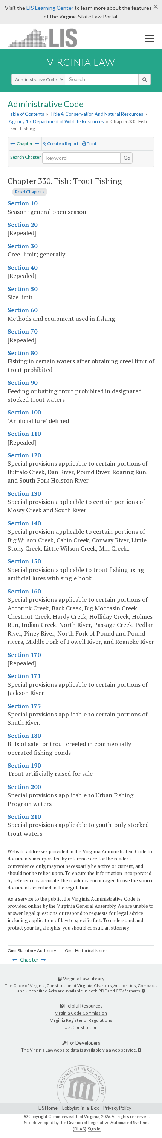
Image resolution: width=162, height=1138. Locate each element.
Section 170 (24, 655)
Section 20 (22, 224)
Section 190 (24, 765)
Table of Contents (26, 114)
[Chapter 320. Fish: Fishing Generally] (12, 143)
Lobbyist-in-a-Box (80, 1108)
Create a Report (62, 143)
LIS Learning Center (49, 8)
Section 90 (22, 382)
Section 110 (24, 433)
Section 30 (22, 246)
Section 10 (22, 203)
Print (91, 143)
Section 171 (24, 676)
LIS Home (48, 1108)
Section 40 (22, 267)
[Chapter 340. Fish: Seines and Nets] (37, 143)
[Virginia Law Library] (143, 990)
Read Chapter (29, 191)
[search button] (144, 79)
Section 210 (24, 816)
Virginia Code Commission (81, 1013)
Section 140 (24, 523)
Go (127, 158)
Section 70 (22, 331)
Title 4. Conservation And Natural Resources (96, 114)
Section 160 (24, 591)
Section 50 (22, 289)
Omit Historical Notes (86, 950)
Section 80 (22, 353)
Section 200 (24, 787)
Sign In (94, 1128)
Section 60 (22, 310)
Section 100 (24, 412)
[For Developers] (139, 1049)
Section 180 (24, 735)
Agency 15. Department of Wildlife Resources (56, 121)
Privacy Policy (117, 1108)
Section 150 (24, 561)
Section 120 (24, 455)
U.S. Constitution (81, 1027)
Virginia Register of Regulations (81, 1020)
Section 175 (24, 706)
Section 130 (24, 493)
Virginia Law (81, 62)
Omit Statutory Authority (32, 950)
